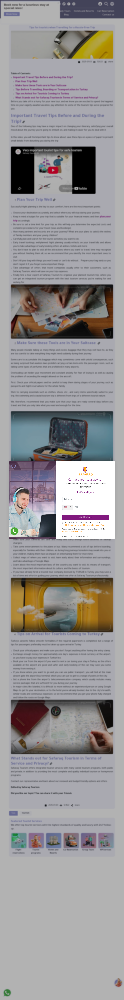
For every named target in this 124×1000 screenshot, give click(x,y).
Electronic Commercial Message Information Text (84, 525)
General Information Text (72, 532)
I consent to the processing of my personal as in (84, 524)
